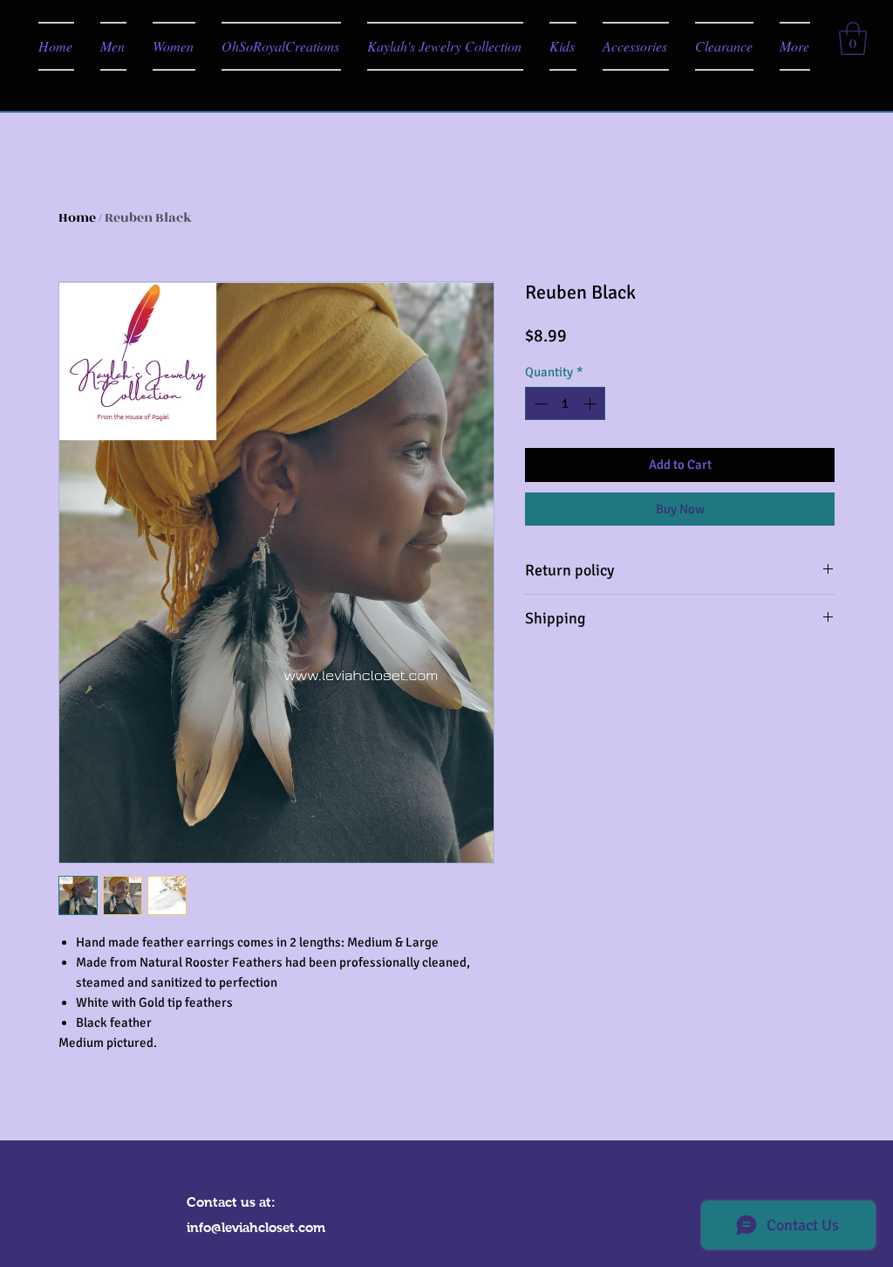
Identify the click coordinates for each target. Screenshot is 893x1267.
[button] (853, 38)
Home (77, 218)
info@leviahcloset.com (256, 1227)
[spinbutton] (565, 404)
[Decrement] (539, 404)
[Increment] (591, 404)
